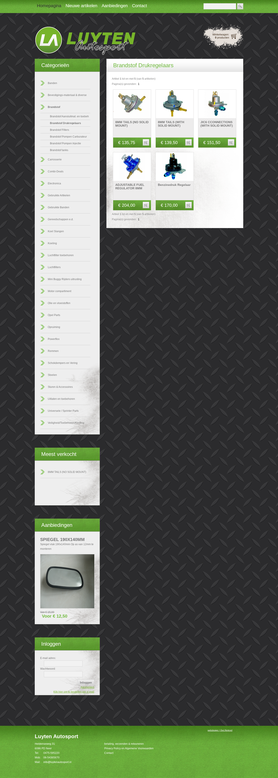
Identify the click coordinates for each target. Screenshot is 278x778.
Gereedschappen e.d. (60, 219)
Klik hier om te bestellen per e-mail (73, 691)
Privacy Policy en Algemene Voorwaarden (129, 748)
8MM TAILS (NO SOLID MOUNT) (67, 472)
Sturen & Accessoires (60, 386)
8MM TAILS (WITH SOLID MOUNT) (171, 123)
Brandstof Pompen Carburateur (68, 136)
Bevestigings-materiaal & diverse (67, 95)
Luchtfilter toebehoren (61, 255)
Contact (108, 752)
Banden (52, 83)
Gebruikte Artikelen (59, 195)
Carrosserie (55, 159)
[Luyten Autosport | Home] (85, 54)
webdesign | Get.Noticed (220, 730)
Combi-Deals (55, 171)
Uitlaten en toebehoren (61, 398)
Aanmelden (87, 687)
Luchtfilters (54, 267)
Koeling (52, 243)
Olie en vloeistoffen (59, 303)
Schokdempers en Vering (63, 363)
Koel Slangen (56, 231)
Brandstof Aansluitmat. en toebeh (69, 116)
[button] (146, 142)
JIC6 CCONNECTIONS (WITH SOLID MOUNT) (216, 123)
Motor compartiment (59, 291)
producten (222, 37)
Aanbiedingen (56, 525)
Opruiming (54, 327)
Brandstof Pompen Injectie (65, 143)
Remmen (53, 351)
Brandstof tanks (59, 150)
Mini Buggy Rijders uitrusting (65, 279)
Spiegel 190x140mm (62, 539)
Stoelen (52, 374)
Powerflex (54, 339)
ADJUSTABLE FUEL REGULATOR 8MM (129, 186)
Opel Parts (54, 315)
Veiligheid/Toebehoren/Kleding (66, 422)
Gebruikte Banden (58, 207)
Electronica (54, 183)
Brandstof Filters (59, 129)
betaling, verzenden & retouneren (124, 743)
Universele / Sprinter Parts (63, 410)
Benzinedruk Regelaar (174, 185)
